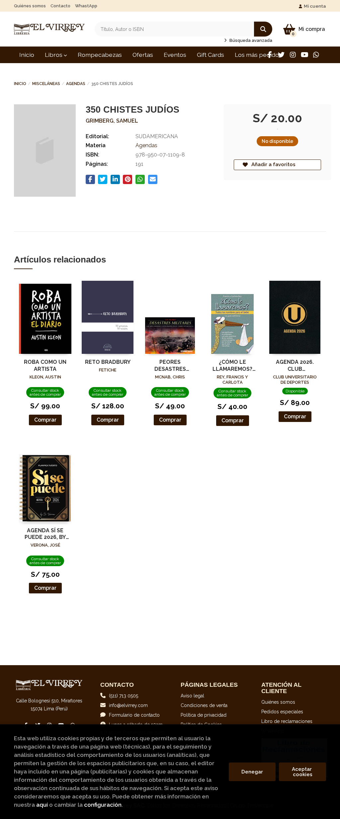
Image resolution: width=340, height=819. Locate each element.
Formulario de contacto (134, 715)
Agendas (75, 83)
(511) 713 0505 (123, 695)
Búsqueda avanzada (250, 40)
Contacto (60, 5)
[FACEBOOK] (270, 55)
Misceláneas (46, 83)
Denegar (252, 772)
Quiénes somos (30, 5)
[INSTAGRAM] (293, 55)
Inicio (20, 83)
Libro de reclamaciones (286, 721)
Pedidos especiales (282, 711)
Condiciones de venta (204, 705)
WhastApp (86, 5)
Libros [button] (54, 54)
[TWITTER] (281, 55)
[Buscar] (263, 29)
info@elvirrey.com (128, 705)
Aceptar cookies (302, 771)
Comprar (45, 420)
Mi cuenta (315, 6)
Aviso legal (192, 695)
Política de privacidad (203, 715)
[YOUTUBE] (304, 55)
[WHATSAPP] (316, 55)
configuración (103, 804)
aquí (42, 804)
